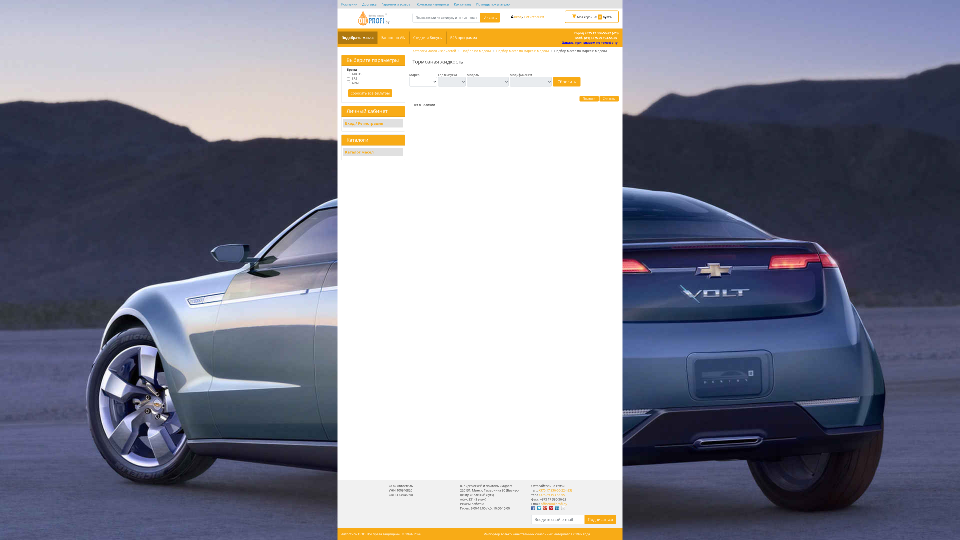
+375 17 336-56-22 (551, 490)
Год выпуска (447, 74)
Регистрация (534, 16)
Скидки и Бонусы (427, 37)
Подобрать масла (358, 37)
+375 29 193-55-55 (551, 494)
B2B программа (463, 37)
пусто (607, 17)
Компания (349, 4)
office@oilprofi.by (554, 504)
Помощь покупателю (493, 4)
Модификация (521, 74)
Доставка (369, 4)
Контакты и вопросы (433, 4)
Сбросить (567, 81)
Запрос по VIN (393, 37)
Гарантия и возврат (397, 4)
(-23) (569, 490)
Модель (473, 74)
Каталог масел (359, 152)
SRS (354, 78)
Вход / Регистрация (364, 123)
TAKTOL (357, 74)
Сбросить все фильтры (370, 93)
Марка (414, 74)
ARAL (356, 83)
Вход (518, 16)
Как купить (462, 4)
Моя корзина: (594, 17)
